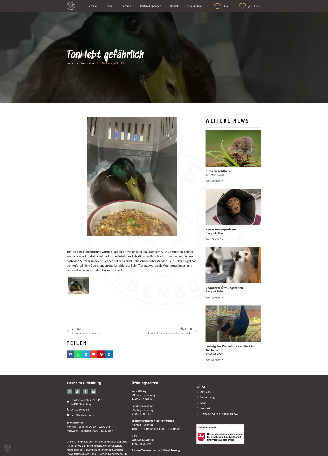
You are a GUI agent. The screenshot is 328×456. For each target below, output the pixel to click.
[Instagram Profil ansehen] (69, 391)
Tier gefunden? (193, 6)
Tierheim (92, 6)
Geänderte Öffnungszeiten (224, 288)
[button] (70, 354)
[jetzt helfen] (242, 6)
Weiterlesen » (215, 181)
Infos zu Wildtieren (219, 171)
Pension (126, 6)
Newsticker (87, 63)
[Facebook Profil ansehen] (85, 391)
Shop (226, 6)
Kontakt (174, 6)
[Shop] (217, 6)
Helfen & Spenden (150, 6)
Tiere (109, 6)
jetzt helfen (254, 6)
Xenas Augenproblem (221, 229)
